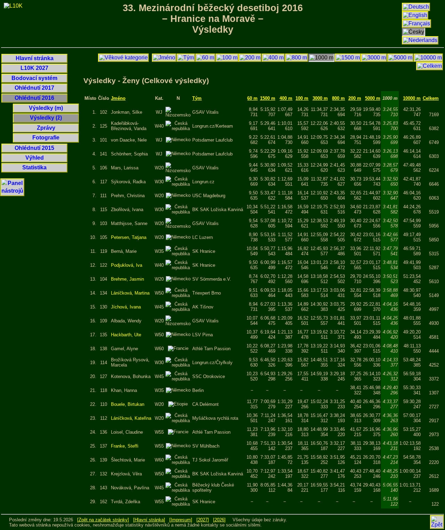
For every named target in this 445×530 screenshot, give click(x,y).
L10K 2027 (34, 68)
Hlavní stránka (35, 58)
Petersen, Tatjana (128, 237)
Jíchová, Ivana (126, 307)
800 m (338, 98)
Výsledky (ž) (46, 118)
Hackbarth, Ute (126, 334)
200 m (354, 98)
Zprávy (46, 128)
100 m (302, 98)
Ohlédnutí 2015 (34, 148)
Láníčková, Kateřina (131, 418)
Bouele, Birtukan (127, 404)
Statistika (34, 167)
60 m (252, 98)
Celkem (431, 98)
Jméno (118, 98)
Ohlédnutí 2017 (34, 88)
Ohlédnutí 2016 (34, 98)
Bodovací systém (34, 78)
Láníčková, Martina (130, 293)
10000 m (412, 98)
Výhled (34, 158)
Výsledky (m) (46, 108)
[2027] (202, 519)
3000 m (320, 98)
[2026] (219, 519)
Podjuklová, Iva (126, 265)
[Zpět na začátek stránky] (103, 519)
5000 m (372, 98)
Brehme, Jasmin (127, 279)
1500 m (267, 98)
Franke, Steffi (124, 446)
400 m (286, 98)
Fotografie (45, 137)
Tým (197, 98)
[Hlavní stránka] (149, 519)
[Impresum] (180, 519)
